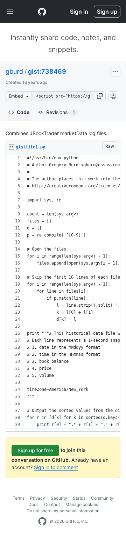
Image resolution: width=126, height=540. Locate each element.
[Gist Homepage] (42, 11)
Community (102, 498)
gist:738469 (47, 71)
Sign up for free (35, 450)
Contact (52, 504)
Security (59, 498)
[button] (100, 96)
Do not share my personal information (63, 510)
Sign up (107, 11)
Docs (33, 504)
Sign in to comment (56, 467)
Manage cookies (81, 504)
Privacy (37, 498)
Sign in (79, 11)
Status (79, 498)
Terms (18, 498)
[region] (63, 291)
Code (23, 112)
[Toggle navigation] (10, 11)
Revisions (60, 112)
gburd (14, 71)
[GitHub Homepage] (42, 521)
